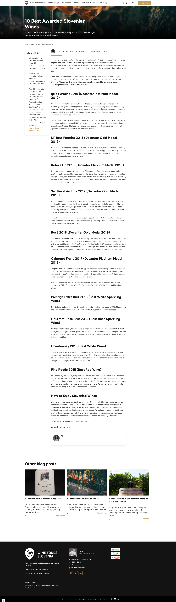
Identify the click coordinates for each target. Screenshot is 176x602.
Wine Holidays (53, 3)
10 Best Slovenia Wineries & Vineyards (42, 498)
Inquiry (144, 3)
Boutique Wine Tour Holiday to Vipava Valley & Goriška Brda (41, 585)
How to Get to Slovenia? (92, 3)
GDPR (69, 599)
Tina (58, 51)
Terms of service (61, 599)
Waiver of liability (102, 599)
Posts (32, 44)
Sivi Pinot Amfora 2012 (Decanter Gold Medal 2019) (37, 83)
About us (76, 3)
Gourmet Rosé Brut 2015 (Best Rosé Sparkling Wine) (36, 112)
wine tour (113, 416)
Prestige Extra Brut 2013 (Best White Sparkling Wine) (35, 104)
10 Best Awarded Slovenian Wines (82, 498)
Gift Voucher (66, 3)
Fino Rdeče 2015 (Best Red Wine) (37, 124)
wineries (62, 65)
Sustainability (92, 599)
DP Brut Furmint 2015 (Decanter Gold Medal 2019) (37, 68)
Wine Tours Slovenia (38, 3)
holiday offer (30, 583)
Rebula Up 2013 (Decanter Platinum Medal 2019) (36, 76)
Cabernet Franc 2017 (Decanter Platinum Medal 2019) (36, 96)
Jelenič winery (64, 352)
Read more (60, 516)
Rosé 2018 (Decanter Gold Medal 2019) (36, 90)
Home (26, 44)
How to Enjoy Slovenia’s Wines (35, 129)
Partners (75, 599)
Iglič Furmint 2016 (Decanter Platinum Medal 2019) (36, 60)
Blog (105, 3)
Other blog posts (40, 463)
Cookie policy (83, 599)
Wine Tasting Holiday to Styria (33, 588)
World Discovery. (43, 573)
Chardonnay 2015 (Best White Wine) (37, 119)
